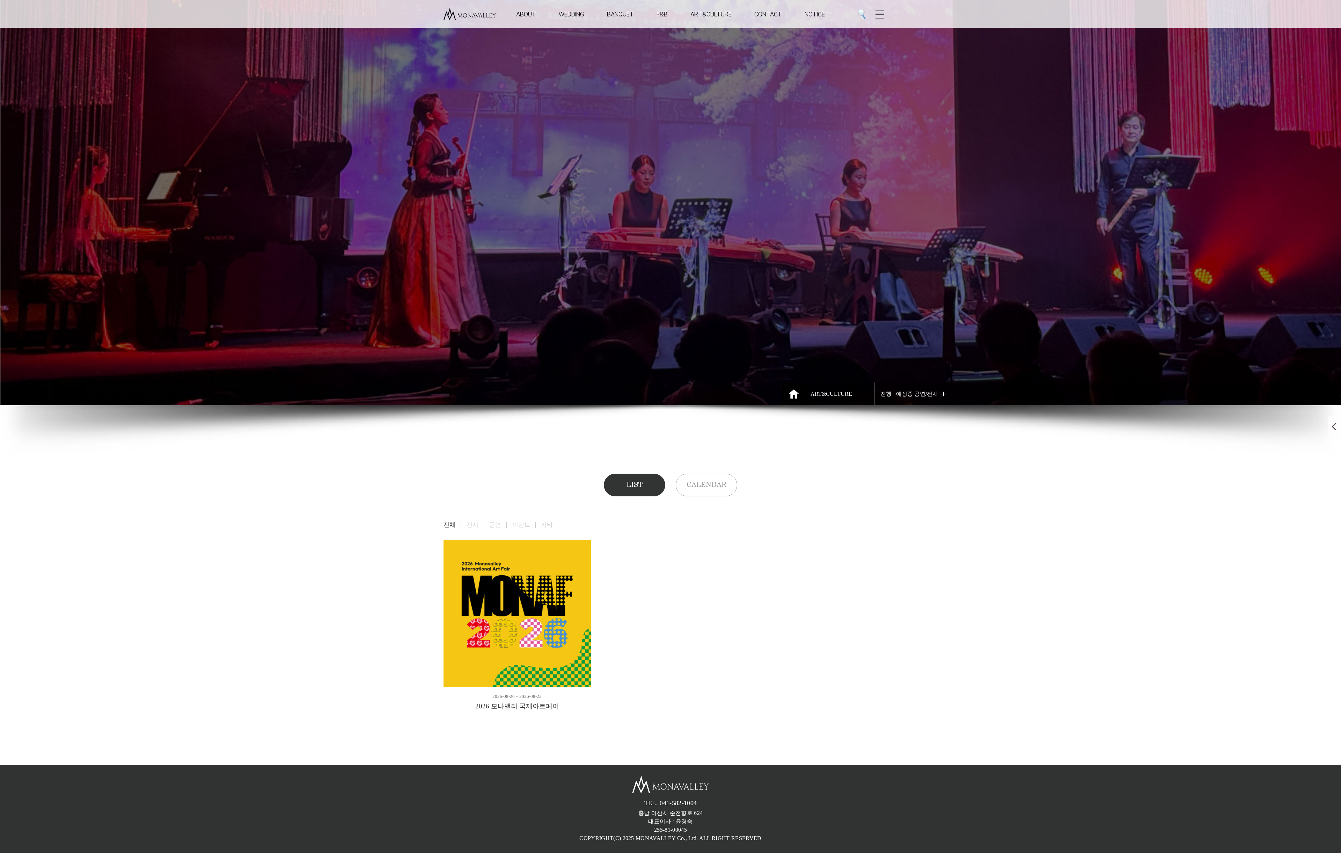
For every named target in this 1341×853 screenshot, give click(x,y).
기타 (547, 525)
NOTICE (815, 14)
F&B (662, 14)
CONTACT (768, 14)
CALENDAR (706, 484)
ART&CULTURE (711, 14)
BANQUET (620, 14)
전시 (472, 525)
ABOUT (526, 14)
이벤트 (521, 525)
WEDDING (571, 14)
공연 (495, 525)
